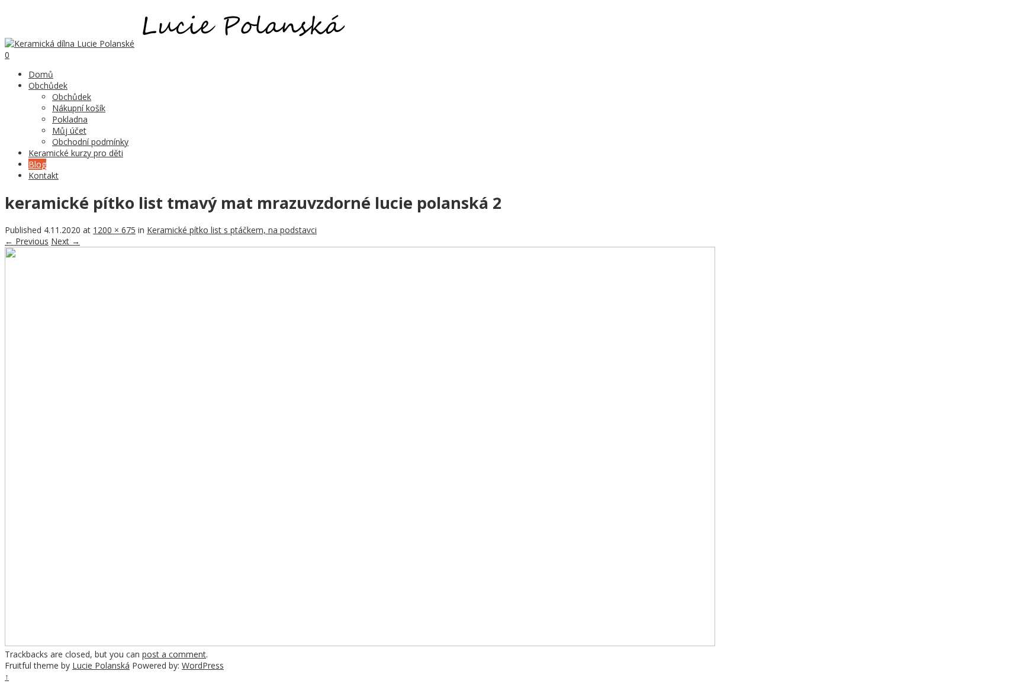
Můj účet (69, 130)
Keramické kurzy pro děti (75, 153)
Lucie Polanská (101, 665)
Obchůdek (47, 85)
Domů (40, 74)
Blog (37, 164)
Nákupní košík (78, 108)
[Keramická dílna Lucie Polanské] (69, 43)
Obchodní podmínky (90, 141)
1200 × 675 (114, 230)
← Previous (27, 241)
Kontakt (43, 175)
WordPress (203, 665)
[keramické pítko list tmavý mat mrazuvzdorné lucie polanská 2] (360, 643)
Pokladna (70, 119)
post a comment (174, 654)
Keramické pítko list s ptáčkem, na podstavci (232, 230)
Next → (65, 241)
